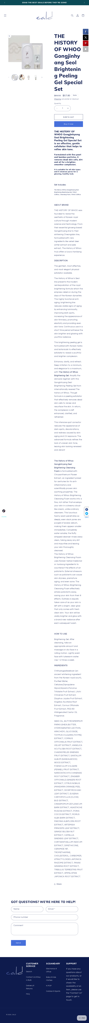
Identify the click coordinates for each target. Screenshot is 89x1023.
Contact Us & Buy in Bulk (33, 978)
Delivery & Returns (30, 987)
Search (29, 971)
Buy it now (68, 124)
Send (18, 943)
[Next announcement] (84, 2)
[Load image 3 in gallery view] (29, 77)
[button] (5, 15)
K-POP (48, 986)
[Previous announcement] (4, 2)
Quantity (57, 103)
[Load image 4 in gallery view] (36, 77)
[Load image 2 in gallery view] (22, 77)
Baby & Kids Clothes (51, 978)
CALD (14, 1014)
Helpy (86, 517)
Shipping (57, 99)
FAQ (28, 994)
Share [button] (59, 884)
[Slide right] (41, 77)
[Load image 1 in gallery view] (15, 77)
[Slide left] (8, 77)
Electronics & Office (51, 970)
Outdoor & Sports (53, 991)
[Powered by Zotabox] (85, 49)
